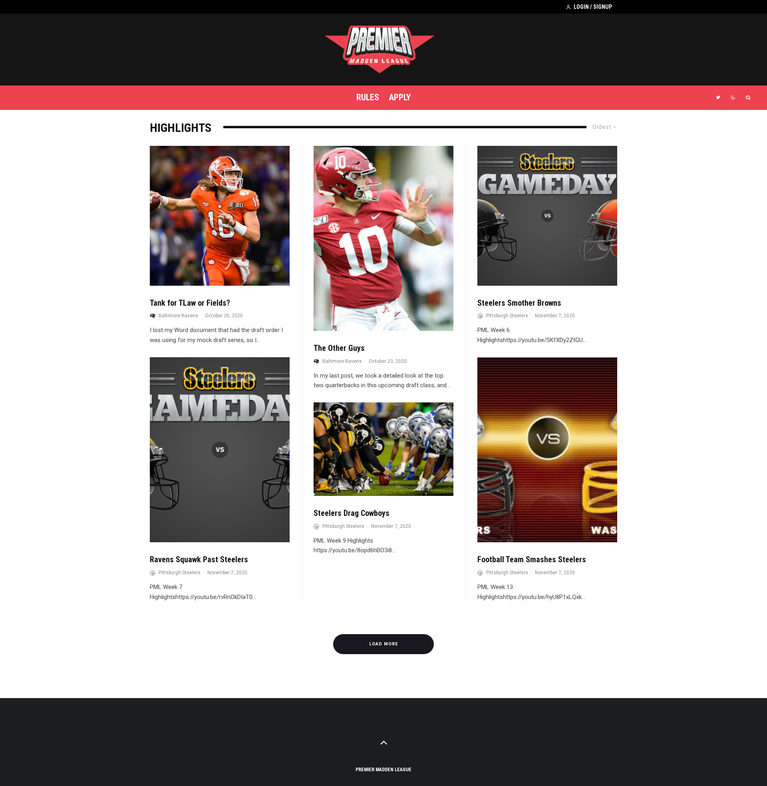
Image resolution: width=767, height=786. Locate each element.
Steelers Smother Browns (519, 303)
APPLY (400, 97)
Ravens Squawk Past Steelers (199, 559)
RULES (367, 97)
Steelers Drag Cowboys (351, 513)
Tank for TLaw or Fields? (190, 303)
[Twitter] (718, 98)
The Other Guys (339, 348)
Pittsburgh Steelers (180, 572)
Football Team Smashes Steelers (531, 559)
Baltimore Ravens (178, 315)
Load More (383, 644)
